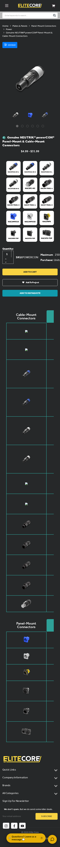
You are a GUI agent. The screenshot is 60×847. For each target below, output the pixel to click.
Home (5, 26)
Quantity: (8, 248)
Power (9, 29)
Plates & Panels (19, 26)
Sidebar (12, 45)
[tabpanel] (15, 116)
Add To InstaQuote (30, 293)
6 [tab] (43, 126)
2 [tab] (22, 126)
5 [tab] (37, 126)
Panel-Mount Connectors (43, 26)
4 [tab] (32, 126)
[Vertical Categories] (6, 5)
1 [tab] (17, 126)
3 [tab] (27, 126)
